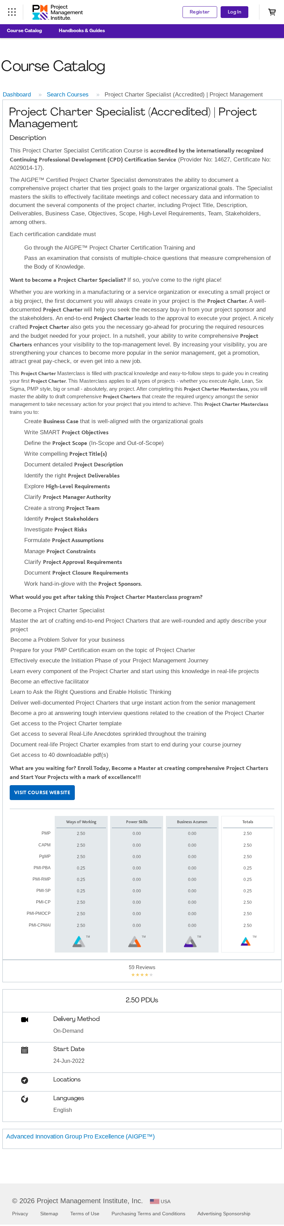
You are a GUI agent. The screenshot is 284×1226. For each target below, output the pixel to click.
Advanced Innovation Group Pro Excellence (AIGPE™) (80, 1136)
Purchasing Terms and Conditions (148, 1213)
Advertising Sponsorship (223, 1213)
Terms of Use (84, 1213)
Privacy (20, 1213)
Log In (234, 12)
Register (200, 12)
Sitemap (49, 1213)
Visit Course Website (42, 792)
